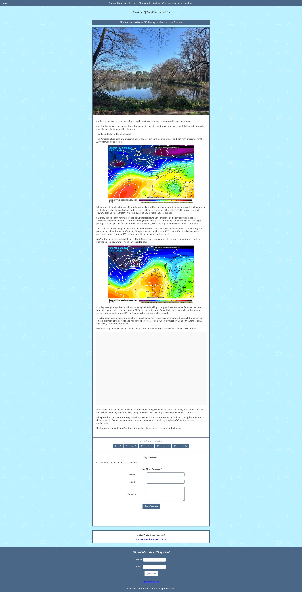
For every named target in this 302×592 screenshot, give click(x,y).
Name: (132, 474)
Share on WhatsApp (180, 446)
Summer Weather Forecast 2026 (151, 539)
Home (5, 3)
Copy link (118, 446)
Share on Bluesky (130, 446)
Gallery (156, 3)
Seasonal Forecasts (118, 3)
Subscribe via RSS (151, 581)
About (180, 3)
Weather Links (169, 3)
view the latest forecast (170, 22)
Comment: (132, 494)
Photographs (145, 3)
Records (133, 3)
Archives (189, 3)
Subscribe (151, 573)
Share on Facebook (163, 446)
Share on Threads (146, 446)
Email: (132, 482)
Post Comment (151, 506)
